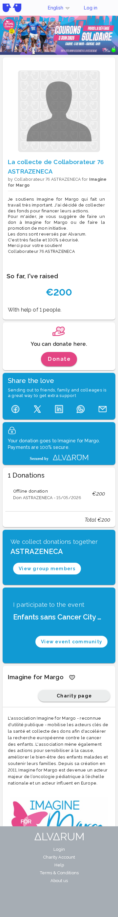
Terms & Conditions (59, 872)
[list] (59, 494)
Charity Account (59, 857)
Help (59, 865)
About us (59, 880)
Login (59, 849)
